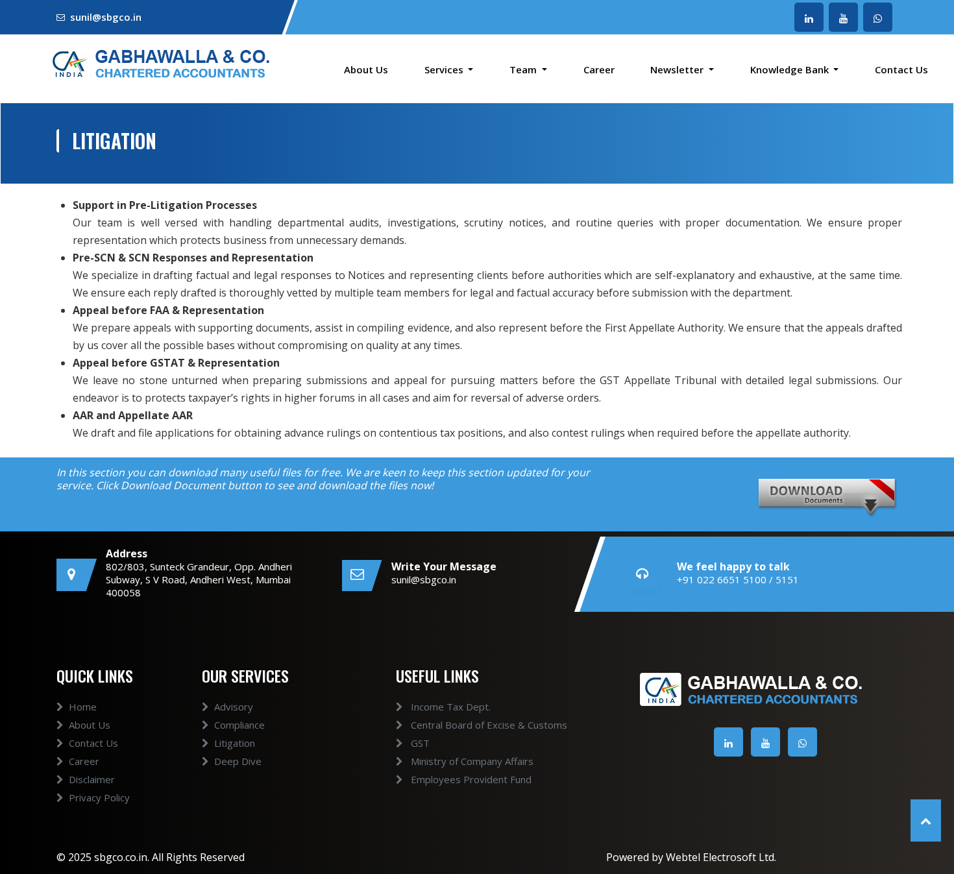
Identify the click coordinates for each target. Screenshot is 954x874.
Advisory (233, 706)
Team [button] (524, 69)
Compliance (239, 724)
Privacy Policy (99, 797)
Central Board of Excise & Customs (487, 724)
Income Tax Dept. (449, 706)
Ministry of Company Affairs (470, 761)
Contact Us (901, 69)
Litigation (234, 742)
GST (419, 742)
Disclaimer (92, 779)
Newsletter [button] (678, 69)
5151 (787, 579)
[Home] (159, 61)
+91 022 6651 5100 (721, 579)
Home (83, 706)
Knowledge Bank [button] (790, 69)
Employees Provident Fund (470, 779)
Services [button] (445, 69)
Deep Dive (238, 761)
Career (599, 69)
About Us (366, 69)
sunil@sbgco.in (105, 16)
